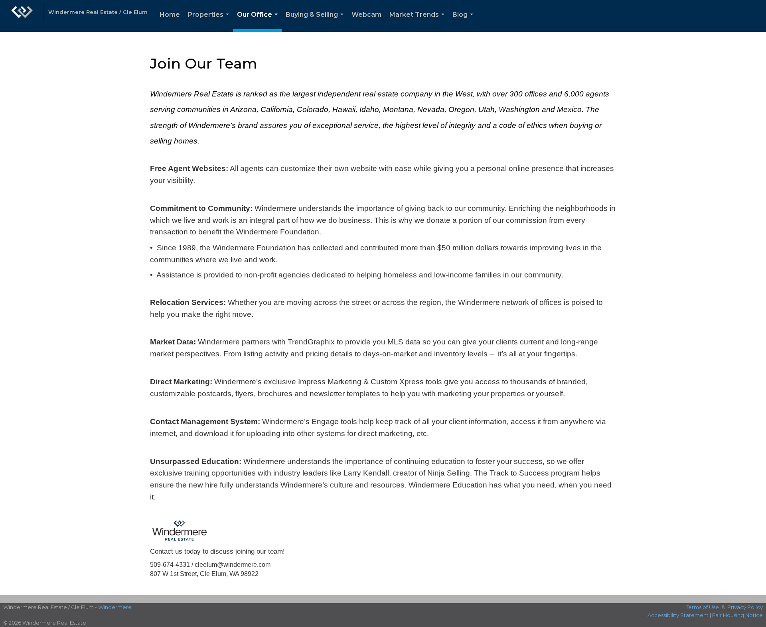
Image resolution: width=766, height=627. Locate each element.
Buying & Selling (316, 21)
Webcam (366, 14)
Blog (464, 21)
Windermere (115, 607)
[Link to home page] (22, 16)
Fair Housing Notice (737, 615)
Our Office (259, 21)
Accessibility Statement (678, 615)
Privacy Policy (745, 607)
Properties (210, 21)
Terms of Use (702, 607)
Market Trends (418, 21)
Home (170, 14)
